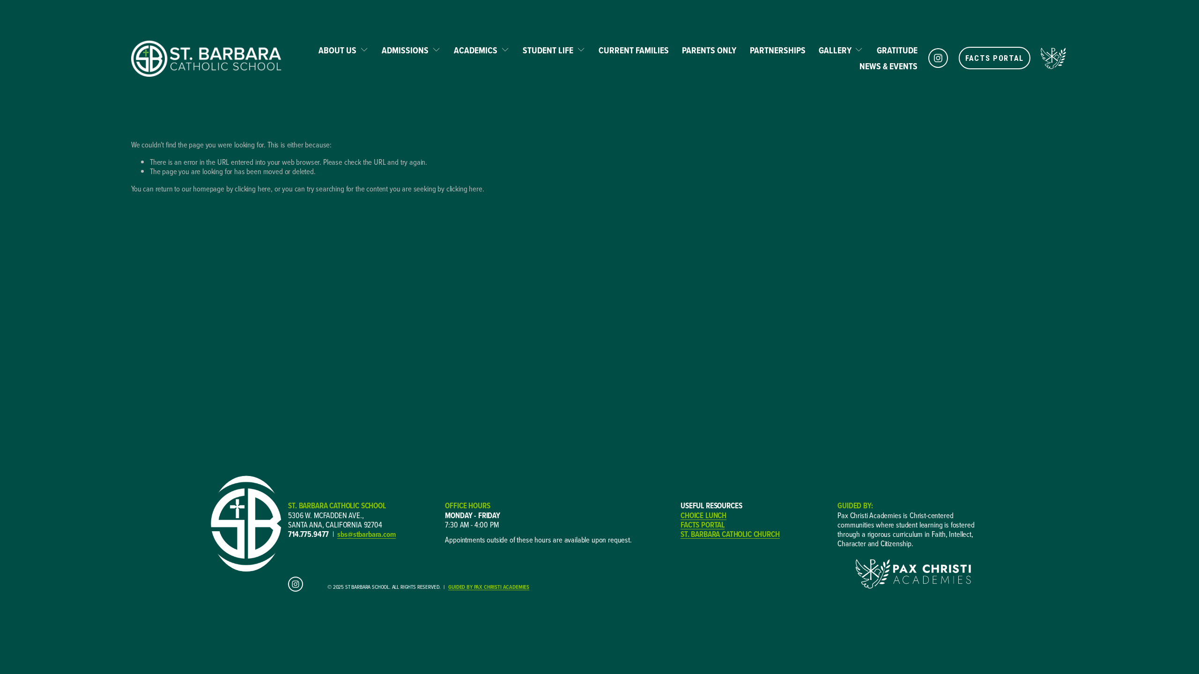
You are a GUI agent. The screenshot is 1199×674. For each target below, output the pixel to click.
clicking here (253, 188)
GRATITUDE (897, 50)
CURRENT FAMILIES (634, 50)
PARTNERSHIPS (778, 50)
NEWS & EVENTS (888, 66)
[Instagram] (938, 58)
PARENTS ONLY (709, 50)
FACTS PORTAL (994, 58)
